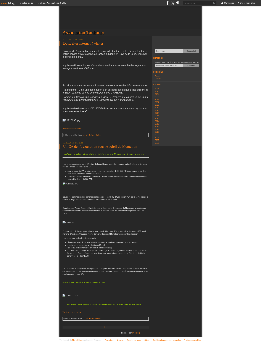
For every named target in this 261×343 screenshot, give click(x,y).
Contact (158, 79)
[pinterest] (177, 3)
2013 (157, 124)
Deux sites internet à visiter (83, 43)
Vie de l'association (93, 135)
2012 (157, 127)
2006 (157, 143)
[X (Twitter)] (172, 3)
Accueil (157, 76)
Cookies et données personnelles (167, 340)
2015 (157, 118)
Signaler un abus (134, 340)
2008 (157, 137)
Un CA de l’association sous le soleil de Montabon (100, 146)
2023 (157, 97)
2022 (157, 99)
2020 (157, 105)
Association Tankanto (130, 21)
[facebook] (167, 3)
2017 (157, 113)
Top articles (109, 340)
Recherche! (191, 51)
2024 (157, 94)
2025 (157, 91)
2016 (157, 116)
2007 (157, 140)
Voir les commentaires (72, 129)
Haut (106, 327)
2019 (157, 108)
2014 (157, 121)
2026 (157, 89)
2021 (157, 102)
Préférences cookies (192, 340)
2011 (157, 129)
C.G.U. (147, 340)
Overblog (136, 333)
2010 (157, 132)
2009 (157, 135)
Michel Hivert (77, 340)
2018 (157, 110)
